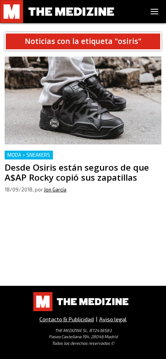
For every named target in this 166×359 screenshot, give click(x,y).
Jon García (55, 189)
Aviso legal (113, 319)
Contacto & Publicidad (66, 319)
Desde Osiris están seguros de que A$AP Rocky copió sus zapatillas (78, 159)
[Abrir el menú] (154, 11)
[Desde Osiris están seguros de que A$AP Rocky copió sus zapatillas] (83, 100)
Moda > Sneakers (28, 155)
